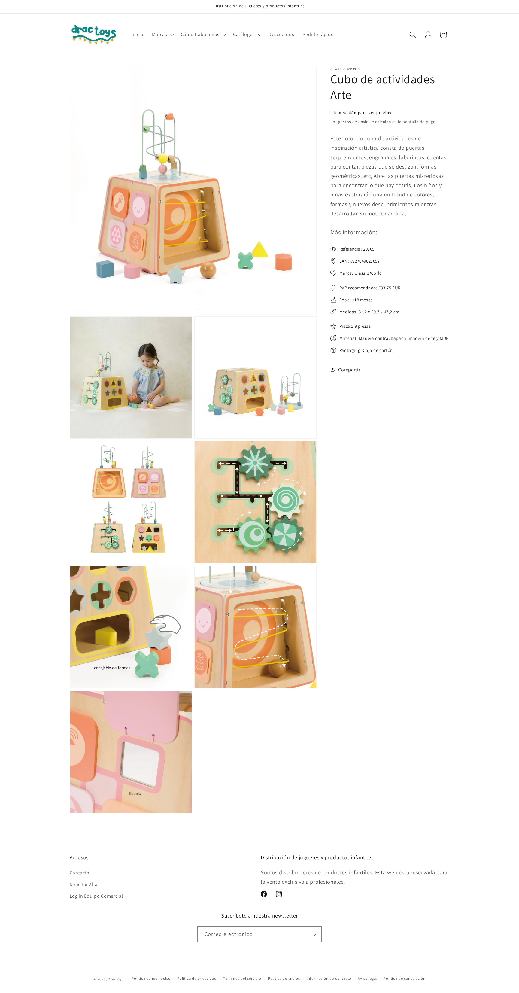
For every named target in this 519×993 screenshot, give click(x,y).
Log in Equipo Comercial (96, 896)
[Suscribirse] (313, 934)
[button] (162, 34)
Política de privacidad (197, 978)
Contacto (80, 873)
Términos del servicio (242, 978)
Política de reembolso (151, 978)
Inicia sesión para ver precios (361, 113)
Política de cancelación (405, 978)
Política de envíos (284, 978)
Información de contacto (329, 978)
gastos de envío (353, 121)
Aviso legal (367, 978)
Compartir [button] (349, 370)
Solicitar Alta (84, 884)
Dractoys (115, 979)
